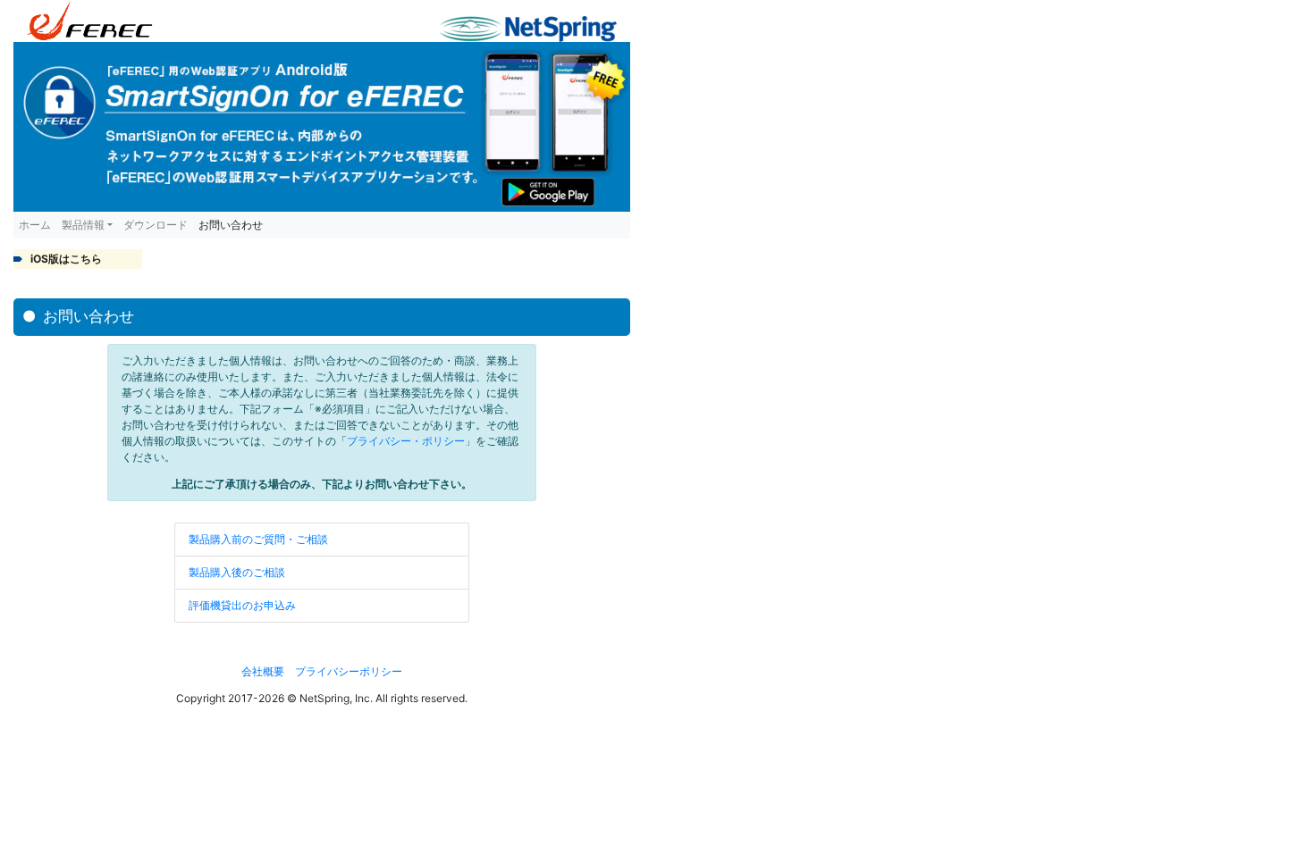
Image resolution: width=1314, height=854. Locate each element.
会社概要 (262, 671)
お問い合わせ (230, 224)
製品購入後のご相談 (237, 572)
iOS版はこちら (66, 258)
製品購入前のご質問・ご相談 (258, 539)
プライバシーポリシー (348, 671)
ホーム (35, 224)
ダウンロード (155, 224)
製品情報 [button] (83, 224)
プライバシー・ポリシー (406, 441)
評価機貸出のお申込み (242, 605)
